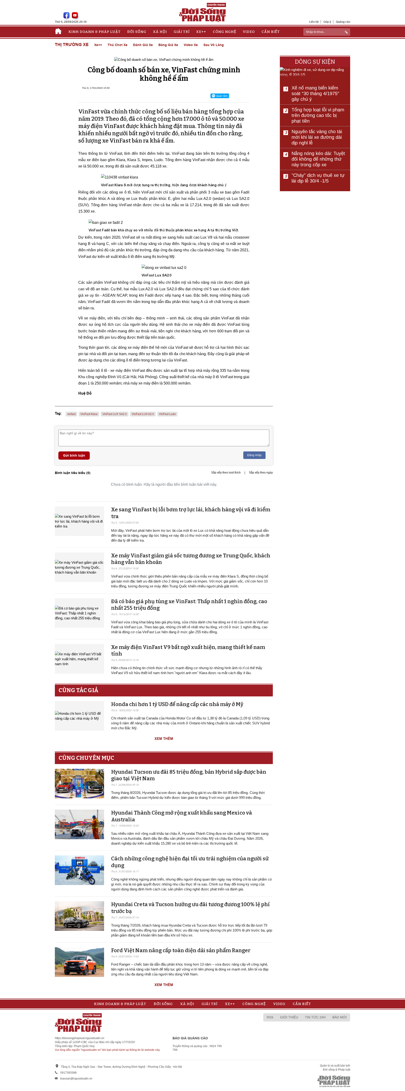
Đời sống (136, 32)
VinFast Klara (89, 414)
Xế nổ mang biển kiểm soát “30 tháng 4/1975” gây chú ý (315, 93)
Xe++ (201, 32)
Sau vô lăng (213, 45)
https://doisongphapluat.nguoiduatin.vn (79, 1038)
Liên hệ (314, 21)
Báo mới (339, 1017)
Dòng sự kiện (315, 61)
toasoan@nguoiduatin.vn (76, 1078)
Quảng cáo (343, 21)
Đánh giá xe (143, 45)
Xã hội (160, 32)
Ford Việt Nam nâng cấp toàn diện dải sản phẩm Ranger (181, 950)
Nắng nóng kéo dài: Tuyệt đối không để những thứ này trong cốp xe (318, 159)
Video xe (191, 45)
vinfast (71, 414)
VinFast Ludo (167, 414)
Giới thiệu (289, 1017)
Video (249, 32)
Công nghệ (224, 32)
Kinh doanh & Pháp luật (94, 32)
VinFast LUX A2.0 (143, 414)
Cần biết (271, 32)
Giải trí (182, 32)
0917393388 (68, 1072)
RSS (270, 1017)
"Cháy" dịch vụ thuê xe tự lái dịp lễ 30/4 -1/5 (318, 178)
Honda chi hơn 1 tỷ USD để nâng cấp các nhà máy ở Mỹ (177, 704)
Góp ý (327, 21)
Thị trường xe (72, 45)
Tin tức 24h (315, 1017)
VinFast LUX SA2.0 (114, 414)
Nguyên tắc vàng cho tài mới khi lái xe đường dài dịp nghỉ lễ (317, 137)
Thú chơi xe (118, 45)
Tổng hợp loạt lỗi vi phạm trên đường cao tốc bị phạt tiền (318, 115)
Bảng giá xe (168, 45)
